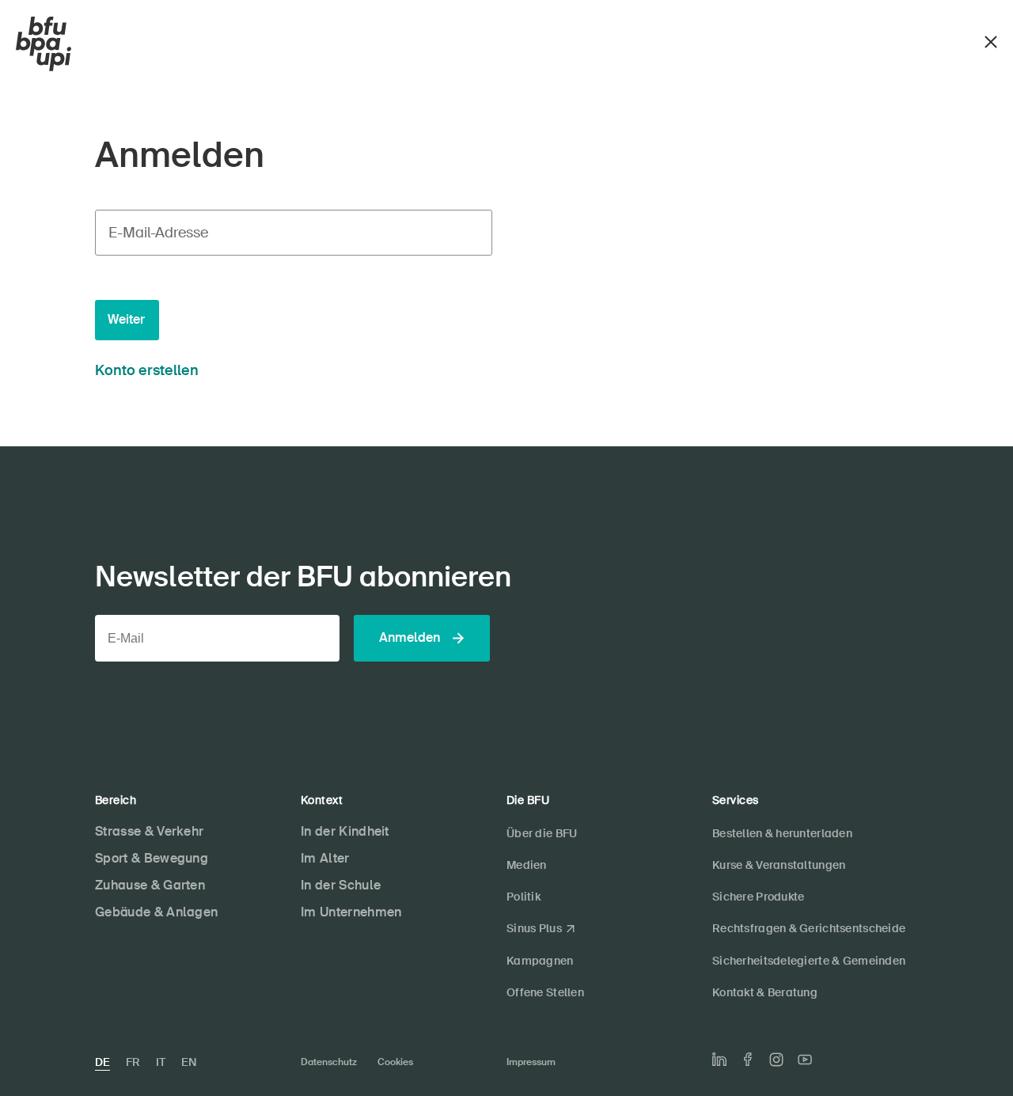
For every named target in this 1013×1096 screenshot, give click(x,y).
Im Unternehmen (351, 912)
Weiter (126, 319)
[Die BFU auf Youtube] (805, 1059)
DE (102, 1062)
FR (133, 1062)
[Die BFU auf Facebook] (748, 1059)
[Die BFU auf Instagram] (776, 1059)
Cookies (395, 1062)
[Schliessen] (991, 40)
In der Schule (341, 885)
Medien (526, 865)
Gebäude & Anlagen (156, 912)
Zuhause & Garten (150, 885)
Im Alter (325, 858)
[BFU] (43, 44)
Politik (523, 896)
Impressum (531, 1062)
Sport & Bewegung (151, 858)
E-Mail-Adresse (158, 233)
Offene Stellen (545, 992)
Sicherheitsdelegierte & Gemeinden (808, 961)
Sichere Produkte (758, 896)
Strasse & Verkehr (149, 831)
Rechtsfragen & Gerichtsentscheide (808, 928)
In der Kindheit (345, 831)
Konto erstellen (147, 370)
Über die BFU (541, 833)
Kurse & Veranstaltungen (778, 865)
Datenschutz (329, 1062)
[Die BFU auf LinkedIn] (719, 1059)
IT (160, 1062)
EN (188, 1062)
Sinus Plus (534, 928)
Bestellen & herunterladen (782, 833)
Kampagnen (540, 961)
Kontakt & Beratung (765, 992)
